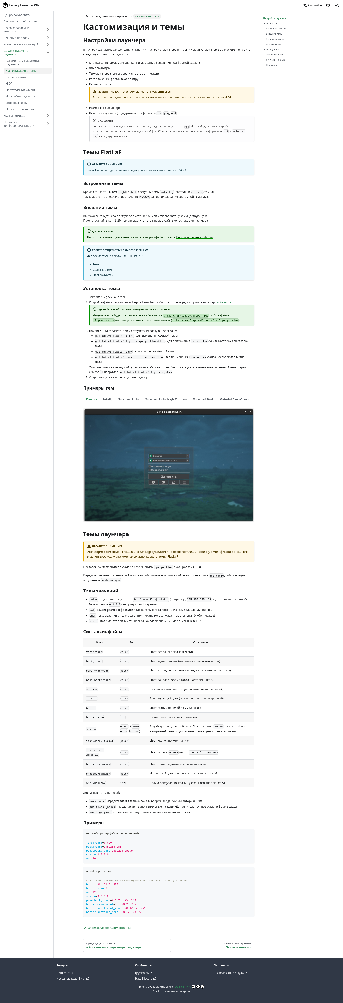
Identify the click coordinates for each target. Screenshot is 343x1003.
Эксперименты (16, 77)
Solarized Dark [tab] (203, 399)
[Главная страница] (86, 16)
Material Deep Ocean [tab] (234, 399)
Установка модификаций (21, 44)
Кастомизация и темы (21, 71)
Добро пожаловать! (17, 15)
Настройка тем (103, 275)
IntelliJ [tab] (108, 399)
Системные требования (20, 21)
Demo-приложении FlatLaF (194, 237)
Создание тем (102, 270)
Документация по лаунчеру (16, 52)
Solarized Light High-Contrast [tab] (166, 399)
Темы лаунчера (271, 49)
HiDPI (9, 83)
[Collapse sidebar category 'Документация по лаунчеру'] (48, 52)
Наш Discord (144, 979)
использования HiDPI (217, 97)
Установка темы (275, 39)
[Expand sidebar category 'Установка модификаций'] (48, 44)
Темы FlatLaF (270, 23)
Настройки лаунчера (20, 96)
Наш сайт (63, 973)
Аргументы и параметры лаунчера (23, 62)
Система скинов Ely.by (229, 973)
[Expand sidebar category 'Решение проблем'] (48, 38)
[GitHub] (328, 5)
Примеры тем (273, 44)
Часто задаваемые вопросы (16, 29)
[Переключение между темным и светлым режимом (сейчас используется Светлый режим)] (337, 5)
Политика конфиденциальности (19, 124)
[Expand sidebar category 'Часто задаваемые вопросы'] (48, 29)
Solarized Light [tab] (129, 399)
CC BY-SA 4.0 (182, 987)
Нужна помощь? (15, 116)
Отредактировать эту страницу (109, 928)
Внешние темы (274, 33)
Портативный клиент (20, 90)
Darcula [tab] (91, 399)
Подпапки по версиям (21, 109)
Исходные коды (16, 103)
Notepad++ (223, 302)
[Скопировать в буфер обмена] (250, 842)
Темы (96, 264)
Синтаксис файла (275, 59)
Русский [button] (313, 5)
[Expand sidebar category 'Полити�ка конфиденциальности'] (48, 123)
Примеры (271, 65)
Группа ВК (142, 973)
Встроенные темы (276, 28)
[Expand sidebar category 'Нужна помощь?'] (48, 115)
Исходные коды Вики (71, 979)
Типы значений (274, 54)
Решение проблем (16, 38)
